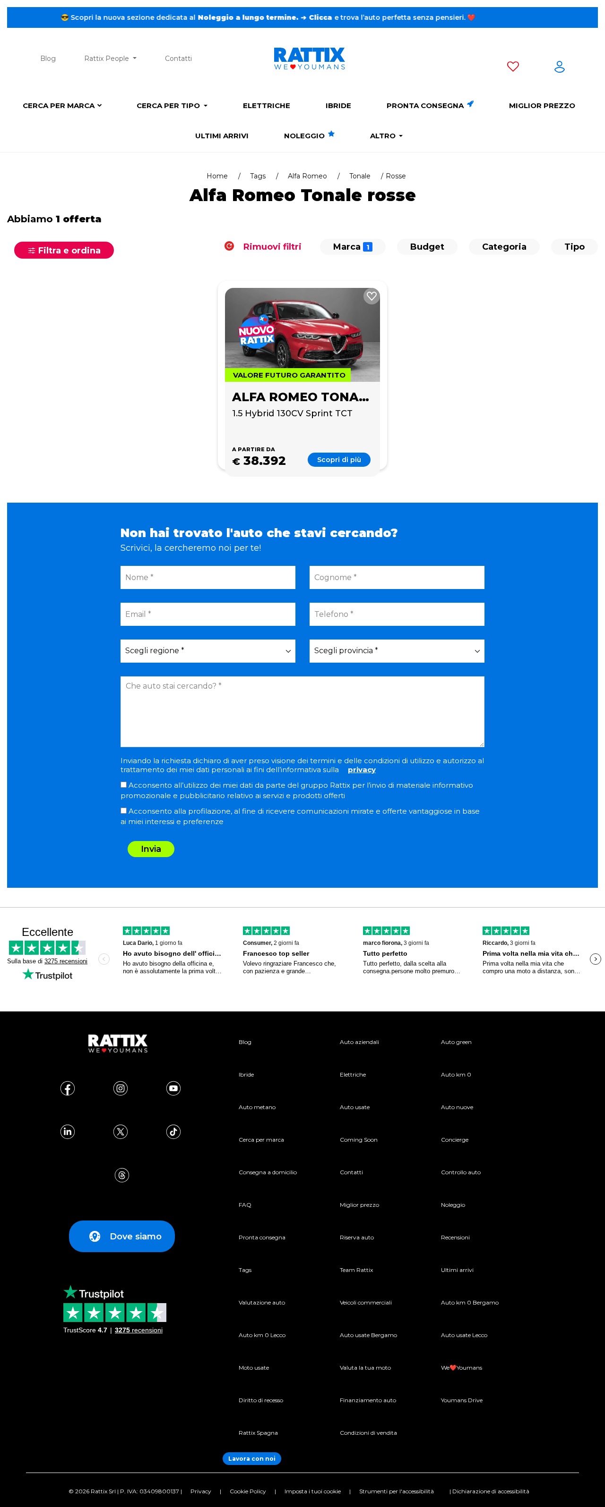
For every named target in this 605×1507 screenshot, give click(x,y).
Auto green (456, 1041)
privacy (362, 769)
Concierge (454, 1139)
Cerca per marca (59, 105)
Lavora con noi (252, 1458)
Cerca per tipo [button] (169, 105)
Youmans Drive (462, 1400)
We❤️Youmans (461, 1367)
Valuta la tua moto (365, 1367)
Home (217, 176)
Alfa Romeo (307, 176)
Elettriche (266, 105)
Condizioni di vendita (368, 1432)
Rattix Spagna (258, 1432)
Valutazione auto (262, 1302)
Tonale (360, 176)
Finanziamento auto (368, 1400)
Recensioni (455, 1237)
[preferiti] (513, 68)
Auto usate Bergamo (368, 1335)
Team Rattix (356, 1269)
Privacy (200, 1491)
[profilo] (559, 68)
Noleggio (305, 135)
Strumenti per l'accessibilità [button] (396, 1491)
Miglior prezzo (542, 105)
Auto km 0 (456, 1074)
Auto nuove (457, 1107)
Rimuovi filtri (271, 247)
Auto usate (355, 1107)
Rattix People (107, 58)
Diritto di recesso (261, 1400)
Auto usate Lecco (464, 1335)
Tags (258, 176)
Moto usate (254, 1367)
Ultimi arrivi (222, 135)
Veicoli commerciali (366, 1302)
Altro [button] (384, 135)
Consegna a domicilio (268, 1172)
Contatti (178, 58)
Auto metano (257, 1107)
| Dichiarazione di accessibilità (489, 1491)
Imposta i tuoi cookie (313, 1491)
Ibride (338, 105)
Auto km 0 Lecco (262, 1335)
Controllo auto (461, 1172)
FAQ (245, 1204)
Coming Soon (359, 1139)
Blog (48, 58)
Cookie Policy (248, 1491)
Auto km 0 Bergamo (470, 1302)
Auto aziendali (359, 1041)
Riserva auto (357, 1237)
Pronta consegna (426, 105)
